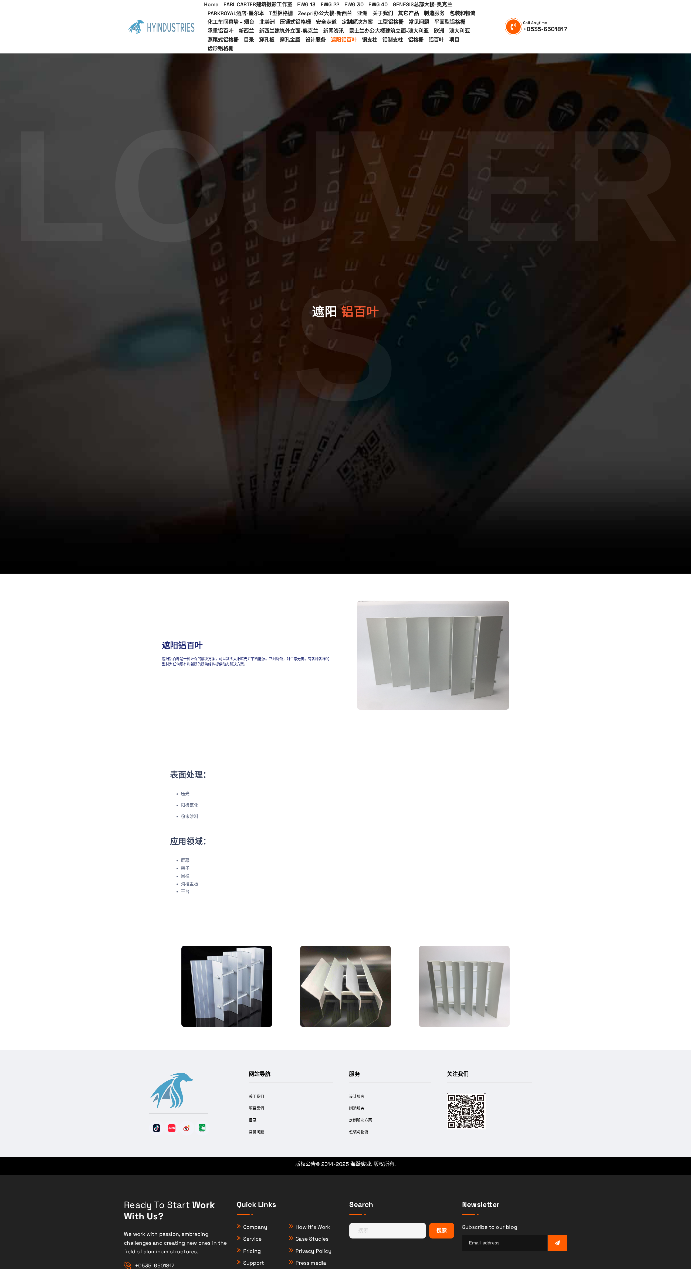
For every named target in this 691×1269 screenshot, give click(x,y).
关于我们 (382, 13)
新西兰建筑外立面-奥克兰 (288, 31)
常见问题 (419, 22)
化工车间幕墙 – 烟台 (231, 22)
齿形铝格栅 (220, 48)
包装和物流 (463, 13)
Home (211, 4)
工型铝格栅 (391, 22)
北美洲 (267, 22)
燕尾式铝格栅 (223, 39)
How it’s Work (313, 1227)
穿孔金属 (290, 39)
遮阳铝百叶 (344, 39)
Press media (311, 1263)
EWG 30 (354, 4)
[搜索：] (387, 1231)
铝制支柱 (392, 39)
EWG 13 (306, 4)
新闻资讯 (333, 31)
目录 (249, 39)
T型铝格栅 (281, 13)
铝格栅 (416, 39)
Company (255, 1227)
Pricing (252, 1251)
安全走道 (326, 22)
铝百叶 (436, 39)
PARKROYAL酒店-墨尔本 (236, 13)
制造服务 (434, 13)
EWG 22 (330, 4)
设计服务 (315, 39)
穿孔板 (267, 39)
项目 (454, 39)
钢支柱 (370, 39)
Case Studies (312, 1239)
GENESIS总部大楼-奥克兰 (422, 4)
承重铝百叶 (220, 31)
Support (253, 1263)
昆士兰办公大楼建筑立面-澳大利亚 (389, 31)
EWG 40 (378, 4)
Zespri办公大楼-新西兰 (325, 13)
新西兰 (246, 31)
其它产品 (408, 13)
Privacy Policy (313, 1251)
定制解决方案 (357, 22)
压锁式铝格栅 (295, 22)
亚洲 (362, 13)
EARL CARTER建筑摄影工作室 (257, 4)
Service (252, 1239)
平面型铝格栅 (449, 22)
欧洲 (439, 31)
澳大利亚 (459, 31)
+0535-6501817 (545, 29)
